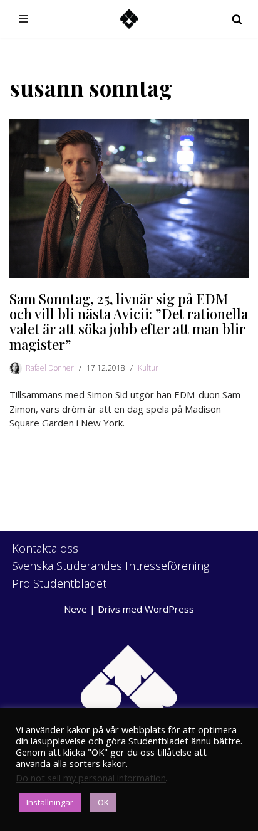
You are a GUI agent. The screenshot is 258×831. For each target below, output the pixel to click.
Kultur (148, 368)
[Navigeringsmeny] (23, 19)
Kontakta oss (45, 548)
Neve (75, 609)
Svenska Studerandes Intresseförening (110, 565)
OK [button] (103, 802)
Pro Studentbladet (59, 583)
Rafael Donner (50, 368)
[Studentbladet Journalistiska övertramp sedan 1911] (129, 19)
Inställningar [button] (49, 802)
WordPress (169, 609)
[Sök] (237, 19)
